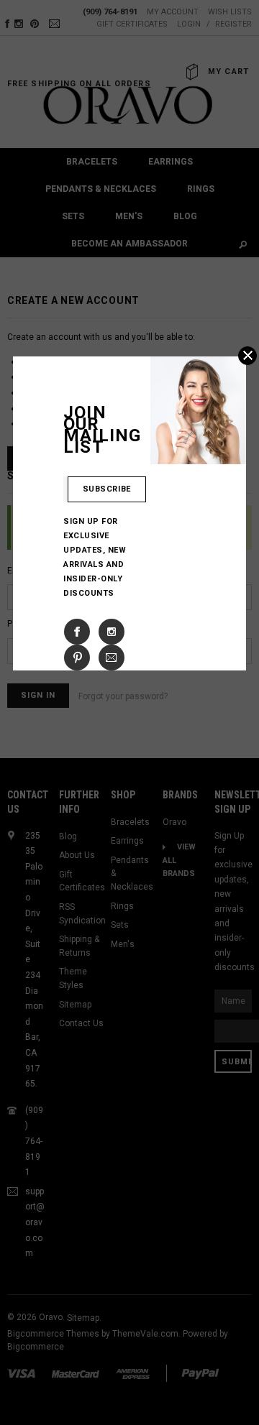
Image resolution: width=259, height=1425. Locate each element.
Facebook (77, 632)
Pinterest (77, 657)
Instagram (111, 632)
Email (111, 657)
